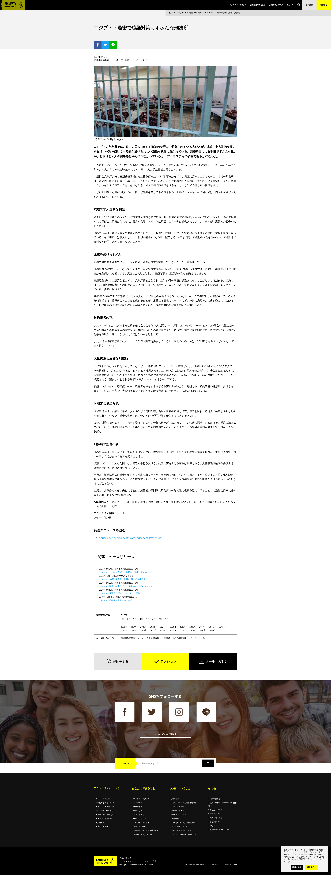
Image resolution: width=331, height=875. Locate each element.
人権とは (175, 798)
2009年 (173, 630)
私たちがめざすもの (105, 802)
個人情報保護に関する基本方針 (196, 864)
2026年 (124, 614)
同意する (310, 867)
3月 (135, 619)
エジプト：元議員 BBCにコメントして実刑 (119, 593)
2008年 (183, 630)
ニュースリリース (180, 13)
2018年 (192, 626)
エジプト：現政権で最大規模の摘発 (115, 600)
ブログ (193, 638)
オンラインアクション (142, 798)
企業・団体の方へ (217, 817)
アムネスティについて (238, 5)
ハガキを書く (138, 814)
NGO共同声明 (179, 638)
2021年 (163, 626)
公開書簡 (166, 638)
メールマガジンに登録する (165, 734)
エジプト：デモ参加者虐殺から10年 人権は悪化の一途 (125, 572)
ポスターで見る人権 (179, 826)
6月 (154, 619)
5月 (147, 619)
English (213, 825)
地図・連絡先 (102, 826)
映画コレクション (178, 814)
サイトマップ (216, 864)
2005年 (212, 630)
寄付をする (121, 661)
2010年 (163, 630)
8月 (166, 619)
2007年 (192, 630)
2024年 (133, 626)
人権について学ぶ (276, 5)
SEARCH (125, 763)
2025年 (124, 626)
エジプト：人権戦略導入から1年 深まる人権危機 (122, 579)
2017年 (202, 626)
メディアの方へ (216, 813)
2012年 (143, 630)
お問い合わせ (215, 798)
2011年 (153, 630)
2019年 (183, 626)
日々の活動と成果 (104, 818)
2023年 (143, 626)
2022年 (153, 626)
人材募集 (101, 822)
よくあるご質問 (216, 809)
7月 (160, 619)
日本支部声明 (152, 638)
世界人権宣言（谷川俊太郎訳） (184, 802)
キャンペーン (138, 802)
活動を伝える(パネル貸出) (143, 834)
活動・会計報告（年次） (107, 814)
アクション (168, 661)
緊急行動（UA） (140, 826)
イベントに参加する (141, 822)
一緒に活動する (139, 818)
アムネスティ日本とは (104, 810)
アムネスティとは (102, 798)
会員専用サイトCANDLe (219, 829)
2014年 (124, 630)
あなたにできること (257, 5)
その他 (202, 638)
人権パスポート (177, 810)
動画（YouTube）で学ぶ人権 (183, 822)
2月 (128, 619)
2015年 (222, 626)
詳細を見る (297, 867)
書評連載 (175, 818)
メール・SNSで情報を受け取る (146, 830)
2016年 (212, 626)
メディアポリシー (231, 864)
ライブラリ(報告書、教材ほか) (183, 834)
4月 (141, 619)
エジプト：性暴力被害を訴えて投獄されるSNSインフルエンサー (129, 586)
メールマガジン (216, 661)
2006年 (202, 630)
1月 (122, 619)
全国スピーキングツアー (181, 830)
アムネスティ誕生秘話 (106, 806)
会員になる (137, 810)
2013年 (133, 630)
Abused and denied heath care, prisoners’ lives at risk (130, 538)
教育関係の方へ (216, 821)
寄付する (323, 5)
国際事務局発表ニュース (197, 13)
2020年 (173, 626)
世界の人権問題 (177, 806)
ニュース (290, 5)
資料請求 (309, 5)
